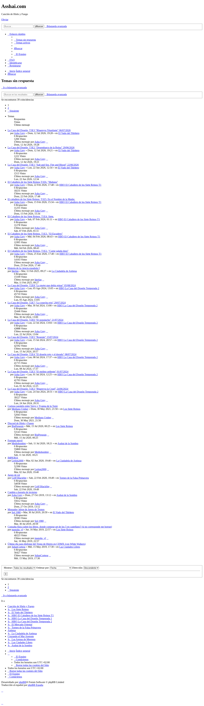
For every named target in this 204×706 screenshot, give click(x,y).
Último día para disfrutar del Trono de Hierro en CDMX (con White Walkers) (47, 544)
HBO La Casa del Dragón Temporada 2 (79, 288)
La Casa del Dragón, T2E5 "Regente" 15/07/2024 (33, 337)
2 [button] (8, 108)
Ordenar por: (43, 567)
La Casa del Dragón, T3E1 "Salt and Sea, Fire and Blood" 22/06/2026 (43, 164)
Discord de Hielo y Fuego (21, 423)
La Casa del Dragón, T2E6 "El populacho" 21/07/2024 (35, 320)
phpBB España (35, 685)
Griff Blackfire (19, 478)
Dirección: (77, 567)
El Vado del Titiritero (68, 133)
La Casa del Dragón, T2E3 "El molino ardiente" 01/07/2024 (38, 371)
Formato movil (15, 440)
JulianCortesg (18, 546)
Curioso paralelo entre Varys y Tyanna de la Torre (33, 406)
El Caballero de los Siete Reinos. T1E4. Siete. (31, 216)
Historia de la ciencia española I (24, 268)
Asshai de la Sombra (68, 443)
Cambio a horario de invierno (22, 492)
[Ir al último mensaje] (47, 141)
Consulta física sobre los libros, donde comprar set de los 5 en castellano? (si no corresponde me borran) (60, 526)
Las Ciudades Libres (69, 546)
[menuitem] (25, 39)
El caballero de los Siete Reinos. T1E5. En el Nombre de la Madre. (41, 199)
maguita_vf (17, 529)
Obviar (4, 19)
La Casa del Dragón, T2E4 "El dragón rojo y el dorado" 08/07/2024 (42, 354)
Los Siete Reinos (71, 409)
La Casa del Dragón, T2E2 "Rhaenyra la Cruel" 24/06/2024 (38, 388)
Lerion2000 (17, 460)
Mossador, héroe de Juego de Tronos (26, 509)
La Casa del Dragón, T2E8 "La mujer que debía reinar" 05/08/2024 (42, 285)
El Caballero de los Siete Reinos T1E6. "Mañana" (33, 182)
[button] (13, 110)
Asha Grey (19, 133)
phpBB (22, 682)
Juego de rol (14, 475)
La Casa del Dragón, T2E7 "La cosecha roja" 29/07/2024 (37, 302)
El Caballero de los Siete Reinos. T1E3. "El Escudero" (35, 233)
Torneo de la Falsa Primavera (74, 478)
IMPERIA (13, 457)
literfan (15, 271)
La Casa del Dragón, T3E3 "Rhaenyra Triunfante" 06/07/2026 (39, 130)
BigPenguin (18, 426)
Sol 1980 (16, 512)
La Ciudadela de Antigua (64, 271)
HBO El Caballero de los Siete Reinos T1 (80, 185)
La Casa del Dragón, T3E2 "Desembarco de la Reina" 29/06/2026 (41, 147)
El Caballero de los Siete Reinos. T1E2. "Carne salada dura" (38, 251)
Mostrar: (8, 567)
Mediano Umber (20, 409)
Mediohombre (19, 443)
